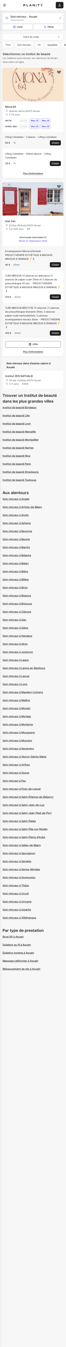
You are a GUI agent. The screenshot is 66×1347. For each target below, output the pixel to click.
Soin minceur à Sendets (17, 861)
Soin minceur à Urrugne (17, 901)
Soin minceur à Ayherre (17, 523)
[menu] (4, 5)
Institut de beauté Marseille (19, 431)
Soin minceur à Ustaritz (17, 909)
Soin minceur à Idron (15, 643)
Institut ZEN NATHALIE (19, 376)
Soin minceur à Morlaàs (17, 716)
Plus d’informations (33, 173)
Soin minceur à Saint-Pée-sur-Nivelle (25, 829)
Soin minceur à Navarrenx (18, 748)
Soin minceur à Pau (14, 780)
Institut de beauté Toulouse (19, 480)
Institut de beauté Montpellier (21, 439)
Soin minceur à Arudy (16, 515)
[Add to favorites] (59, 72)
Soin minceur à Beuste (16, 539)
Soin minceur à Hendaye (17, 635)
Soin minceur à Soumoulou (19, 877)
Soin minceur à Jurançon (18, 652)
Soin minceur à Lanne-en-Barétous (24, 668)
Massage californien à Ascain (20, 960)
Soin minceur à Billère (16, 579)
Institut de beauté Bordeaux (20, 407)
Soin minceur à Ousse (16, 772)
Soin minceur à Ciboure (17, 611)
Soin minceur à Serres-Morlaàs (21, 869)
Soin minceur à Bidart (16, 563)
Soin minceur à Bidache (17, 555)
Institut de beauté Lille (16, 415)
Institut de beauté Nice (16, 455)
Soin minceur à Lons (15, 684)
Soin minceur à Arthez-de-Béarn (22, 507)
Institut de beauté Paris (17, 463)
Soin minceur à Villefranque (19, 917)
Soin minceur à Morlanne (18, 724)
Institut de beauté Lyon (17, 423)
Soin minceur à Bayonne (17, 531)
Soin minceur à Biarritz (16, 547)
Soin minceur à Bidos (15, 571)
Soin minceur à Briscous (17, 603)
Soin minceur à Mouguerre (19, 732)
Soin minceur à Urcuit (16, 893)
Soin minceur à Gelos (15, 627)
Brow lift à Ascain (13, 936)
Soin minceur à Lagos (16, 660)
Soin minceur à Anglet (16, 499)
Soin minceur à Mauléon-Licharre (23, 692)
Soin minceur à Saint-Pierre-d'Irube (24, 837)
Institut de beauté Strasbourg (21, 471)
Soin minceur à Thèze (16, 885)
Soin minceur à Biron (15, 587)
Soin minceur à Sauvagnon (19, 853)
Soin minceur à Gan (14, 619)
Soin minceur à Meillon (16, 700)
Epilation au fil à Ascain (17, 944)
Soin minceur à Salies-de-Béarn (22, 845)
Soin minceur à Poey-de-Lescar (22, 788)
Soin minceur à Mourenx (17, 740)
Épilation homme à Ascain (18, 952)
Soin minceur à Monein (16, 708)
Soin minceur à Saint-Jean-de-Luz (23, 805)
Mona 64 (10, 106)
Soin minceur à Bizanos (17, 595)
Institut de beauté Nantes (18, 447)
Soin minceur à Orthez (16, 764)
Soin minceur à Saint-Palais (19, 821)
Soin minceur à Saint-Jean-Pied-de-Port (27, 813)
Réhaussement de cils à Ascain (21, 968)
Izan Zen (10, 221)
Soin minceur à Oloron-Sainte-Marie (24, 756)
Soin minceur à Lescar (16, 676)
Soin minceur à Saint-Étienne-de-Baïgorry (28, 796)
